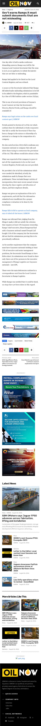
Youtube (11, 721)
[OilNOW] (3, 23)
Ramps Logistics (7, 344)
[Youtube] (6, 721)
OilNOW (9, 22)
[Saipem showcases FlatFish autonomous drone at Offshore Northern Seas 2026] (7, 566)
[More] (31, 28)
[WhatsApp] (26, 28)
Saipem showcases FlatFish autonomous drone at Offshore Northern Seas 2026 (26, 567)
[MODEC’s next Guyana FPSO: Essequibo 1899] (7, 540)
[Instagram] (18, 717)
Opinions (16, 549)
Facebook (11, 718)
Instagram (23, 718)
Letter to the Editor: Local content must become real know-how (25, 553)
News (3, 9)
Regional (10, 9)
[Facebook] (11, 28)
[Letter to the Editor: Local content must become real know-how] (7, 553)
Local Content (18, 341)
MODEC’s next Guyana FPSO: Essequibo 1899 (26, 539)
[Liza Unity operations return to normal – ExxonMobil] (7, 582)
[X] (16, 28)
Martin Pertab (28, 341)
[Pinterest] (21, 28)
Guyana (10, 341)
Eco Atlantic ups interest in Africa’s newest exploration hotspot (30, 361)
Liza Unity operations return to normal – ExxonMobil (26, 581)
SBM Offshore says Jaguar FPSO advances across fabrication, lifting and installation (19, 518)
